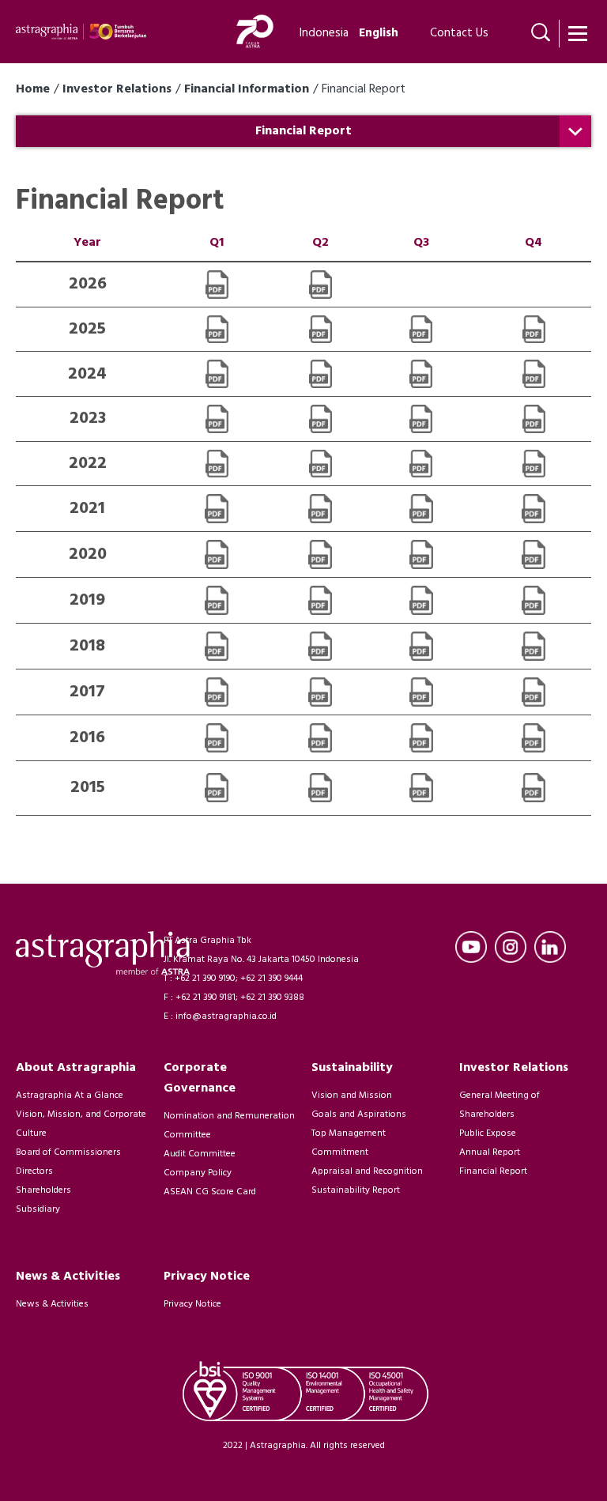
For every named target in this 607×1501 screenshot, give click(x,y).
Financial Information (246, 89)
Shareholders (43, 1190)
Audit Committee (200, 1154)
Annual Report (489, 1152)
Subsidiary (38, 1209)
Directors (34, 1171)
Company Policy (198, 1173)
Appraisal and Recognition (367, 1171)
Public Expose (487, 1133)
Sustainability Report (355, 1190)
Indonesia (324, 33)
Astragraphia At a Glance (69, 1095)
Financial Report (493, 1171)
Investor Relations (117, 89)
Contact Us (459, 33)
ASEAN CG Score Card (210, 1192)
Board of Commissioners (68, 1152)
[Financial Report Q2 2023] (320, 419)
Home (33, 89)
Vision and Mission (351, 1095)
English (378, 33)
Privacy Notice (192, 1304)
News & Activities (52, 1304)
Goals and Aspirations (358, 1114)
